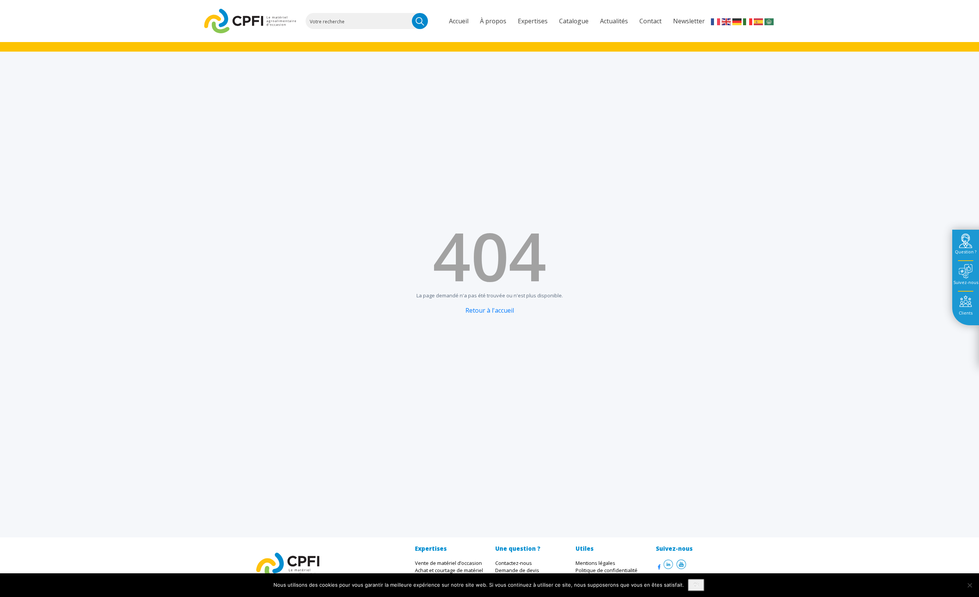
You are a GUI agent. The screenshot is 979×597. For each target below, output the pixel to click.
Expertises (533, 21)
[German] (737, 21)
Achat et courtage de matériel (449, 570)
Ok (696, 585)
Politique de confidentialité (606, 570)
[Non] (969, 585)
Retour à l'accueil (489, 310)
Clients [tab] (965, 313)
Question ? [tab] (965, 252)
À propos (493, 21)
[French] (716, 21)
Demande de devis (517, 570)
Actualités (614, 21)
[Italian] (748, 21)
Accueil (458, 21)
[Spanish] (759, 21)
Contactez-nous (513, 563)
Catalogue (574, 21)
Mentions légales (595, 563)
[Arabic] (769, 21)
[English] (727, 21)
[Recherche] (420, 21)
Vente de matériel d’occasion (448, 563)
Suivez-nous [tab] (965, 282)
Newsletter (689, 21)
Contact (650, 21)
